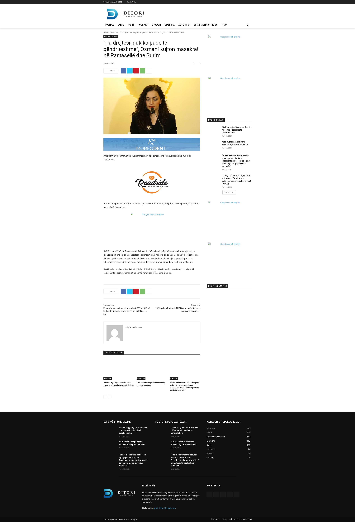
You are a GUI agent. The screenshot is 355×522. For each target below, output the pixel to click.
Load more (228, 192)
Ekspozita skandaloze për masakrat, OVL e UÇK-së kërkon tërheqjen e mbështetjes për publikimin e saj (126, 311)
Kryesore (114, 36)
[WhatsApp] (142, 70)
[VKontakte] (236, 494)
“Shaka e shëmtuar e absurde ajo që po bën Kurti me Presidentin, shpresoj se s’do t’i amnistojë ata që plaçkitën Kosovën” (236, 160)
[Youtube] (250, 2)
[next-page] (109, 397)
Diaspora (114, 32)
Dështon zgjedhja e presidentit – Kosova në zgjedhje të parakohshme (236, 130)
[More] (149, 70)
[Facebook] (234, 2)
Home (105, 32)
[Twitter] (242, 2)
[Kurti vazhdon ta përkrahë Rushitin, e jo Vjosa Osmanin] (152, 369)
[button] (248, 25)
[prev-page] (105, 397)
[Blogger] (209, 494)
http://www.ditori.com (134, 327)
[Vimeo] (246, 2)
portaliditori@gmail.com (165, 508)
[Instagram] (238, 2)
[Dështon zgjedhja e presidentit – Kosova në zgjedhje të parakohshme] (118, 369)
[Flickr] (223, 494)
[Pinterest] (136, 70)
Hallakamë (141, 378)
